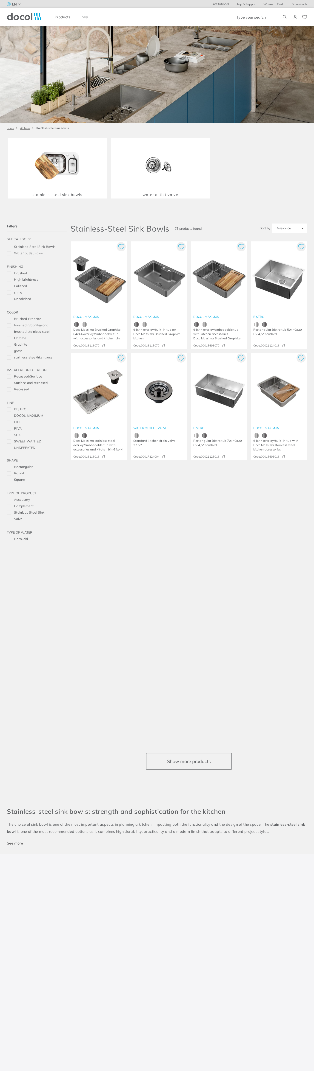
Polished (20, 286)
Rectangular (23, 467)
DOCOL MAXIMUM (28, 416)
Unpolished (22, 299)
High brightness (26, 279)
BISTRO (20, 409)
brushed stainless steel (31, 332)
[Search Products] (285, 17)
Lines (83, 17)
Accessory (22, 500)
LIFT (17, 422)
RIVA (18, 428)
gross (18, 351)
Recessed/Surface (28, 376)
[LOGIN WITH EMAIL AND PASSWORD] (296, 17)
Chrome (20, 338)
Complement (24, 506)
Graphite (20, 344)
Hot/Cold (21, 539)
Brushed (20, 273)
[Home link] (10, 128)
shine (18, 292)
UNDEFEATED (24, 448)
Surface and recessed (31, 383)
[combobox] (261, 17)
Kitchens (25, 128)
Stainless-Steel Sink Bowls (52, 128)
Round (19, 473)
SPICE (19, 435)
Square (19, 480)
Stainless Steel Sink (29, 512)
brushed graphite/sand (31, 325)
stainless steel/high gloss (33, 357)
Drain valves (40, 253)
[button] (37, 239)
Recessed (21, 389)
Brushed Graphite (27, 319)
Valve (18, 519)
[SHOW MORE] (189, 761)
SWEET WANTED (27, 441)
